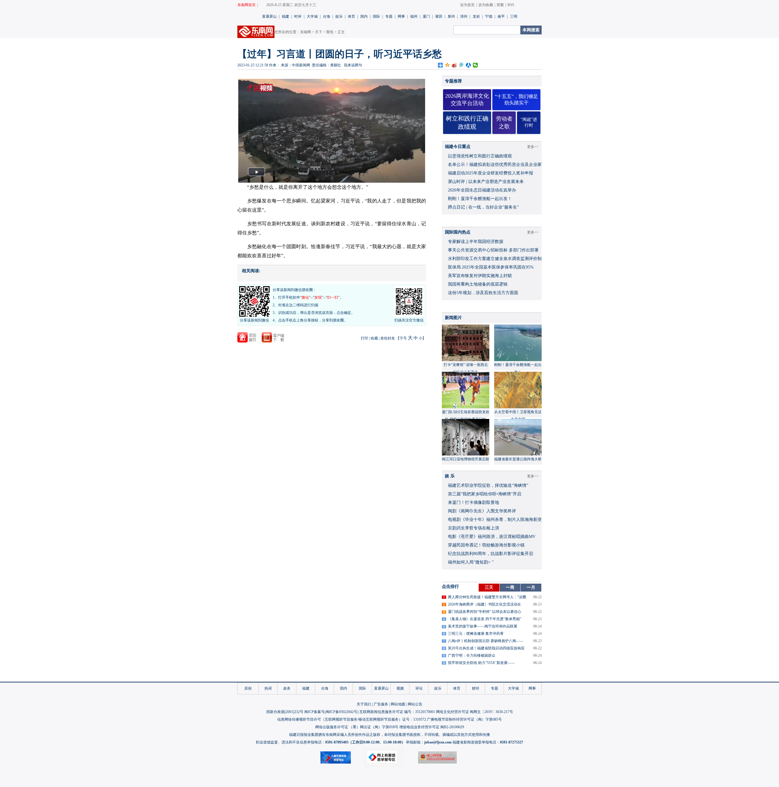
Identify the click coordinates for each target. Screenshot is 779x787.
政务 (287, 688)
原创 (248, 688)
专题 (389, 16)
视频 (400, 688)
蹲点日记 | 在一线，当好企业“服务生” (483, 207)
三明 (513, 16)
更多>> (533, 147)
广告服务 (381, 704)
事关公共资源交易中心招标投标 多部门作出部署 (493, 250)
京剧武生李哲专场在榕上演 (473, 528)
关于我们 (364, 704)
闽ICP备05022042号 (341, 712)
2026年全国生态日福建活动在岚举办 (482, 190)
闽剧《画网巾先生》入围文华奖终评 (482, 511)
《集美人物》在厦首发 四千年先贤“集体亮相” (484, 619)
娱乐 (339, 16)
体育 (351, 16)
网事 (401, 16)
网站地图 (398, 704)
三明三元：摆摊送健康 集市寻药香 (476, 633)
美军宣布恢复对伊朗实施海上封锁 (480, 275)
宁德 (488, 16)
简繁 (500, 5)
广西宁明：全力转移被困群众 (471, 655)
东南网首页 (246, 5)
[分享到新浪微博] (454, 65)
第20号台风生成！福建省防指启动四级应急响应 (486, 648)
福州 (413, 16)
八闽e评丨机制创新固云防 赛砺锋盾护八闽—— (485, 641)
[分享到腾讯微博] (461, 65)
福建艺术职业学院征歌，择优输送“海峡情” (488, 485)
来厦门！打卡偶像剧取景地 (473, 502)
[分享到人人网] (468, 65)
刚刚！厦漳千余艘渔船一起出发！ (480, 198)
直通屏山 (269, 16)
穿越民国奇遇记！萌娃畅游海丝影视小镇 (486, 545)
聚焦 (330, 32)
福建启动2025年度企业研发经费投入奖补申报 (490, 173)
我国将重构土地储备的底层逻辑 (478, 284)
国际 (376, 16)
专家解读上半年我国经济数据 (475, 241)
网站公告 (415, 704)
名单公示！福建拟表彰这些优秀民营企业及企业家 (495, 164)
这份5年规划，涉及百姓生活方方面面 (483, 292)
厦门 (426, 16)
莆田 (438, 16)
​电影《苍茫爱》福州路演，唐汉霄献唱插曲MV (492, 536)
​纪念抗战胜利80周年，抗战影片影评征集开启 (490, 553)
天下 (318, 32)
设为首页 (467, 5)
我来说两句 (353, 65)
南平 (501, 16)
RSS (511, 5)
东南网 (305, 32)
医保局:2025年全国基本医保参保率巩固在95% (491, 267)
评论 (419, 688)
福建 (285, 16)
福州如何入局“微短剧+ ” (471, 562)
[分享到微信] (475, 65)
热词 (268, 688)
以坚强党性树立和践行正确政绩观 (480, 156)
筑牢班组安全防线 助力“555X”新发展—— (481, 663)
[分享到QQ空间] (447, 65)
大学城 (312, 16)
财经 (475, 688)
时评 (298, 16)
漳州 (463, 16)
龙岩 (476, 16)
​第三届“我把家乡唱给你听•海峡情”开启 (484, 494)
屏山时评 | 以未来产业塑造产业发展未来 (486, 181)
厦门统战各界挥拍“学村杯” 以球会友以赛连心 (484, 612)
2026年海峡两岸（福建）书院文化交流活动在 (484, 604)
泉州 (451, 16)
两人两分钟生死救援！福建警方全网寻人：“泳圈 (487, 597)
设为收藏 (485, 5)
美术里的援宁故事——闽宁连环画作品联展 (482, 626)
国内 (364, 16)
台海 (326, 16)
